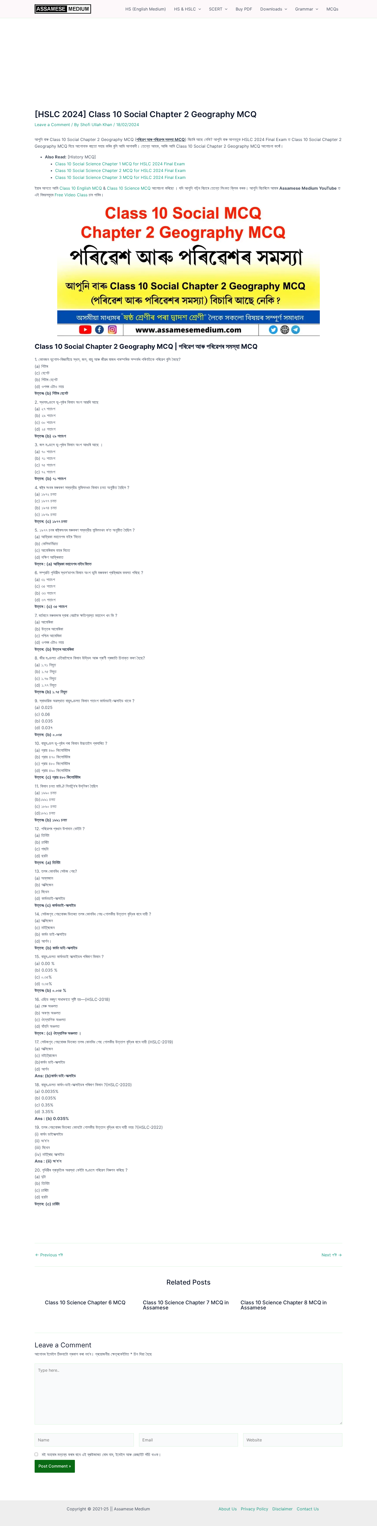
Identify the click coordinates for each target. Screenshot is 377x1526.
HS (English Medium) (145, 9)
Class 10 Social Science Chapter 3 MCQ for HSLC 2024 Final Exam (120, 177)
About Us (228, 1508)
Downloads (271, 9)
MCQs (332, 9)
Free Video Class (71, 194)
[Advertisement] (188, 71)
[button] (198, 9)
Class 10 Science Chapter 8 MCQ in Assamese (284, 1305)
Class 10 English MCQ (80, 188)
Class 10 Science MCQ (129, 188)
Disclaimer (282, 1508)
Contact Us (308, 1508)
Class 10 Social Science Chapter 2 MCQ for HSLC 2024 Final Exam (120, 170)
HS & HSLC (185, 9)
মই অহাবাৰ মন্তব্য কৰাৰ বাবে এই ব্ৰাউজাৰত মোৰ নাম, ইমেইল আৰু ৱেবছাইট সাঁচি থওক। (101, 1454)
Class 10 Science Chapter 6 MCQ (85, 1302)
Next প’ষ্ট (332, 1255)
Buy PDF (244, 9)
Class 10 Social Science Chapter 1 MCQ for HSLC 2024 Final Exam (120, 163)
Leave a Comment (52, 124)
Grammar (304, 9)
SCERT (215, 9)
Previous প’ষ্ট (49, 1255)
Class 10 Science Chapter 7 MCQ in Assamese (186, 1305)
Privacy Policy (254, 1508)
